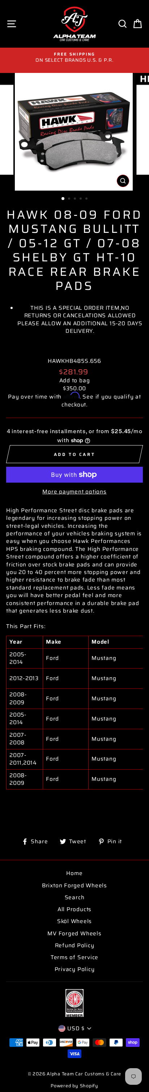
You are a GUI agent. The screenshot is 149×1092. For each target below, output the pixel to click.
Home (74, 873)
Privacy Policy (75, 969)
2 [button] (70, 199)
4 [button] (81, 199)
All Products (74, 909)
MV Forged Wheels (74, 933)
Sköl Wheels (74, 921)
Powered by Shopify (74, 1085)
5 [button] (87, 199)
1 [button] (63, 199)
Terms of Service (74, 957)
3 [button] (75, 199)
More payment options (74, 492)
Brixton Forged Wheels (74, 885)
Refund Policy (74, 945)
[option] (74, 57)
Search (75, 897)
